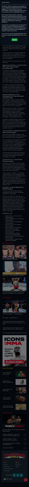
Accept (14, 39)
